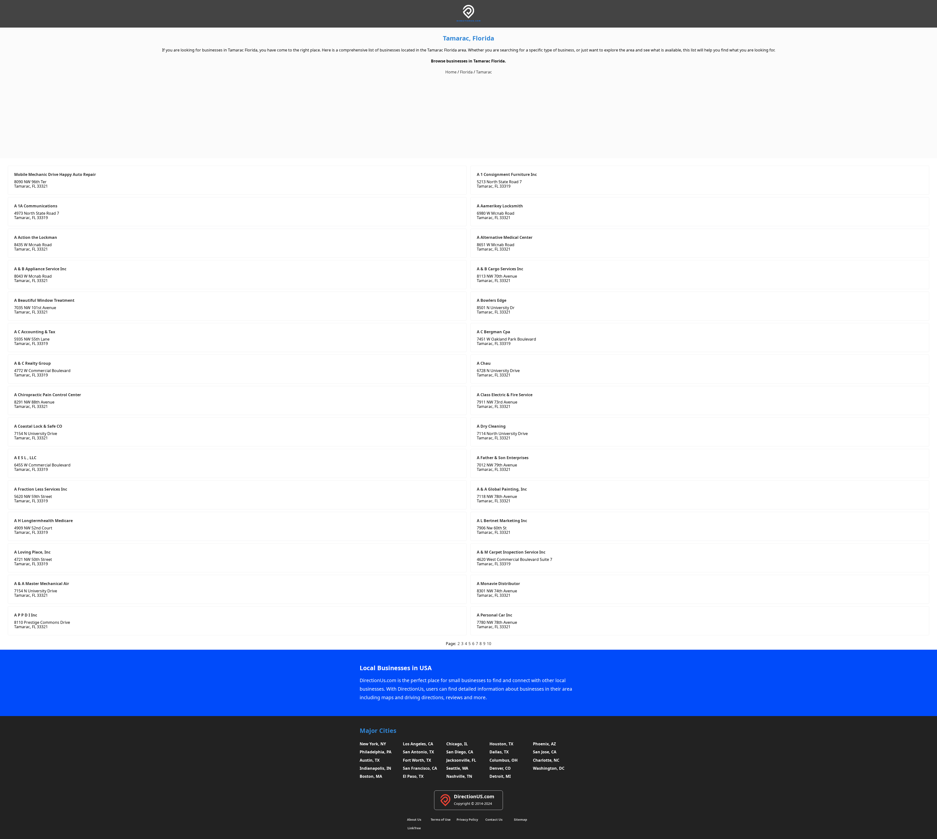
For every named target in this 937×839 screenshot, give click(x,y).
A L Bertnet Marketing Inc (502, 520)
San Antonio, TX (418, 752)
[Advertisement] (468, 117)
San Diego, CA (459, 752)
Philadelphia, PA (375, 752)
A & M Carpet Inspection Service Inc (511, 552)
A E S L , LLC (25, 457)
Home (451, 72)
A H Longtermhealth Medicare (43, 520)
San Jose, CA (544, 752)
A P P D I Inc (25, 615)
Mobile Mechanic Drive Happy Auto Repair (55, 174)
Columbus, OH (503, 760)
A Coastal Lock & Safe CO (38, 426)
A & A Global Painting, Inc (502, 489)
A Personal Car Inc (494, 615)
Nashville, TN (459, 776)
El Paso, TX (413, 776)
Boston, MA (371, 776)
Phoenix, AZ (544, 744)
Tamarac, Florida (468, 38)
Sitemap (520, 819)
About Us (414, 819)
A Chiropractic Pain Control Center (47, 394)
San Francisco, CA (420, 768)
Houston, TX (501, 744)
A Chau (484, 363)
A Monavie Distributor (498, 583)
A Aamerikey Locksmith (500, 206)
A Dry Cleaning (491, 426)
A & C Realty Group (32, 363)
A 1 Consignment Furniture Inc (507, 174)
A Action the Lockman (35, 237)
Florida (466, 72)
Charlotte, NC (546, 760)
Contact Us (493, 819)
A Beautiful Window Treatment (44, 300)
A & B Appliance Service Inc (40, 269)
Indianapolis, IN (375, 768)
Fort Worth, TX (417, 760)
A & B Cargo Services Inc (500, 269)
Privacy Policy (467, 819)
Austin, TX (370, 760)
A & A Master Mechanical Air (41, 583)
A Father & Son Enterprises (503, 457)
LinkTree (414, 828)
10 (489, 643)
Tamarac (484, 72)
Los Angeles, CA (418, 744)
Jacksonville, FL (461, 760)
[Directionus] (468, 21)
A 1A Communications (35, 206)
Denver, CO (500, 768)
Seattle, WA (457, 768)
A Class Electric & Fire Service (504, 394)
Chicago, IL (457, 744)
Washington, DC (548, 768)
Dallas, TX (499, 752)
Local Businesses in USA (396, 667)
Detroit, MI (500, 776)
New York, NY (373, 744)
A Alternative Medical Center (504, 237)
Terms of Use (441, 819)
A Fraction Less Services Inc (40, 489)
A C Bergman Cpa (493, 331)
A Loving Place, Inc (32, 552)
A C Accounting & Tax (34, 331)
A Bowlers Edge (491, 300)
